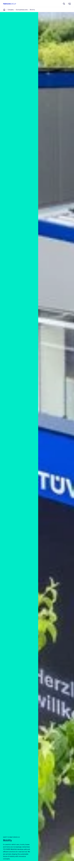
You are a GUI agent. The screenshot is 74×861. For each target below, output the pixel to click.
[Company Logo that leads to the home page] (9, 4)
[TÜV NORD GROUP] (4, 10)
